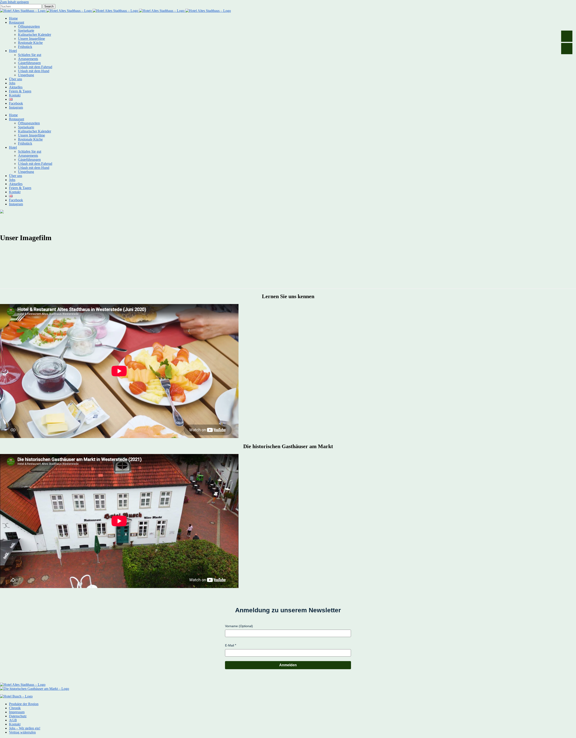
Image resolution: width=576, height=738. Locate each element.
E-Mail (229, 645)
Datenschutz (18, 716)
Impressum (17, 712)
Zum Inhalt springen (14, 2)
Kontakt (14, 724)
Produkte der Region (23, 704)
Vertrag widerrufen (22, 732)
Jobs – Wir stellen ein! (24, 728)
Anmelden (288, 665)
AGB (13, 720)
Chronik (15, 708)
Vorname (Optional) (239, 626)
